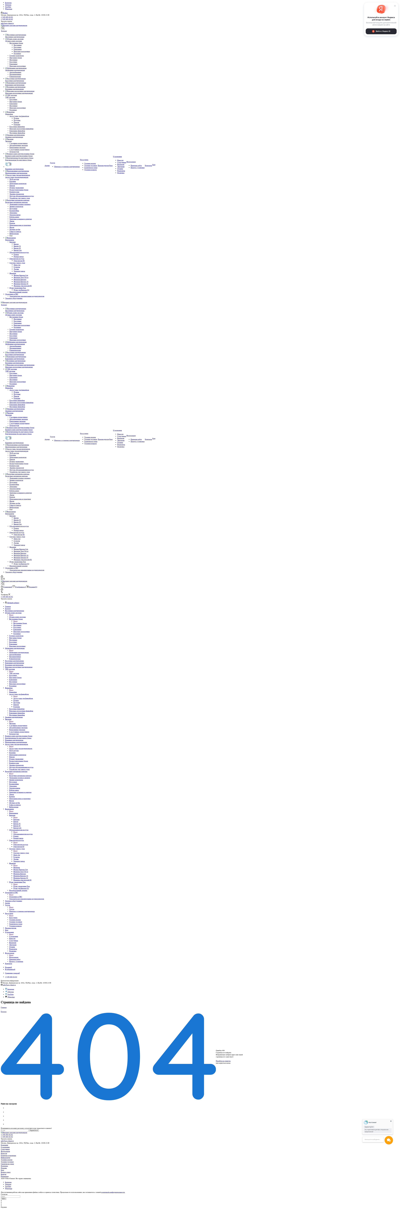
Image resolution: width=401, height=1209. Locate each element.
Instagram (8, 3)
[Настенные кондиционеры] (24, 35)
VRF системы (14, 673)
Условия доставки (7, 1162)
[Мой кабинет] (2, 577)
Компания (4, 1145)
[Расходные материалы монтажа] (24, 200)
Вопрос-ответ (6, 1172)
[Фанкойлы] (24, 112)
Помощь (4, 1168)
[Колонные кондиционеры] (24, 87)
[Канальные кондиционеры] (24, 83)
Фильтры (16, 867)
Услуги (11, 909)
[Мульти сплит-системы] (24, 39)
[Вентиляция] (24, 238)
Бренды (3, 1174)
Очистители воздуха (20, 844)
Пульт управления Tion (21, 886)
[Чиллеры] (24, 139)
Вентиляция (13, 813)
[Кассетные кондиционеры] (24, 79)
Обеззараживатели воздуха (23, 834)
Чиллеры (12, 723)
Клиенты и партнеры (8, 1155)
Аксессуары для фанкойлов (23, 698)
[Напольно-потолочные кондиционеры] (24, 91)
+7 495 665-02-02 (7, 17)
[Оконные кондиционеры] (24, 135)
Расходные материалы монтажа (20, 776)
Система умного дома (21, 853)
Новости (4, 1153)
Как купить (13, 918)
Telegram (8, 5)
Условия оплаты (6, 1160)
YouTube (8, 7)
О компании (13, 936)
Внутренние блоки (20, 623)
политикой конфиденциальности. (113, 1192)
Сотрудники (5, 1149)
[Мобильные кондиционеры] (24, 68)
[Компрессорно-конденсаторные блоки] (24, 154)
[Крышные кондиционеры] (24, 164)
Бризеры (16, 819)
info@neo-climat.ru (7, 23)
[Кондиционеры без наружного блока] (24, 158)
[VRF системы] (24, 95)
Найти (3, 1199)
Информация (5, 1158)
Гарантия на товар (7, 1164)
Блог (2, 1170)
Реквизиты (5, 1176)
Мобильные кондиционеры (19, 652)
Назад (11, 615)
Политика (4, 1166)
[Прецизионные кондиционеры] (24, 171)
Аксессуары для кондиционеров (20, 748)
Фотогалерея (13, 957)
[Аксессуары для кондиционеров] (24, 175)
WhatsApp (8, 9)
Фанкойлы (13, 692)
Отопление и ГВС (15, 897)
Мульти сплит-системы (17, 617)
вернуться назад (224, 1063)
